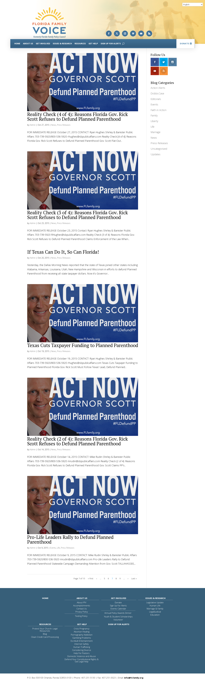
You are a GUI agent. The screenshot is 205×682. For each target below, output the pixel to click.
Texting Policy (81, 616)
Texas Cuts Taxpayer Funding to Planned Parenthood (82, 345)
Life (58, 547)
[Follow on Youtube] (141, 33)
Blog (45, 633)
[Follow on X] (117, 33)
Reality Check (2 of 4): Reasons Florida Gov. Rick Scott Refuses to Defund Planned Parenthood (77, 441)
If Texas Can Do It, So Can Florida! (63, 252)
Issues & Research (62, 43)
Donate (184, 43)
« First (90, 578)
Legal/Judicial (155, 611)
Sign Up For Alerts (111, 43)
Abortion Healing (81, 631)
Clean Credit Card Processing (45, 637)
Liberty (154, 121)
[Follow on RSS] (149, 33)
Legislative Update (155, 602)
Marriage (155, 132)
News (53, 125)
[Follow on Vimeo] (133, 33)
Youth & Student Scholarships (118, 616)
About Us (28, 43)
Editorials (156, 99)
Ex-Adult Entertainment (82, 640)
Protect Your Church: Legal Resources (44, 629)
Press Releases (63, 125)
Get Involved (43, 43)
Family (154, 115)
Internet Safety (81, 643)
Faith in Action (158, 110)
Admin (33, 125)
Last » (134, 578)
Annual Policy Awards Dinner (118, 612)
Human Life (155, 605)
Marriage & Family (155, 608)
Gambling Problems (81, 637)
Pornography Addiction (81, 634)
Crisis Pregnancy (81, 628)
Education (155, 614)
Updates (155, 154)
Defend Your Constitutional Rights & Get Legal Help (82, 660)
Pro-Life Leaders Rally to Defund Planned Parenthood (70, 539)
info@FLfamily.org (133, 677)
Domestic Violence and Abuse (81, 656)
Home (17, 43)
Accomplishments (81, 605)
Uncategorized (159, 148)
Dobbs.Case (157, 93)
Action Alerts (158, 87)
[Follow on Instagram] (125, 33)
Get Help (93, 43)
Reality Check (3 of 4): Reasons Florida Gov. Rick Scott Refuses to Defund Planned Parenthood (77, 214)
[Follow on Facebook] (109, 33)
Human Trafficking (81, 647)
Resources (80, 43)
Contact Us (81, 608)
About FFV (81, 602)
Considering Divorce (81, 650)
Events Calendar (118, 608)
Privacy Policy (81, 611)
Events (53, 547)
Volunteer (118, 619)
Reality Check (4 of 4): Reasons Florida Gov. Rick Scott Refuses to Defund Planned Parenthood (77, 116)
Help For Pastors (82, 653)
